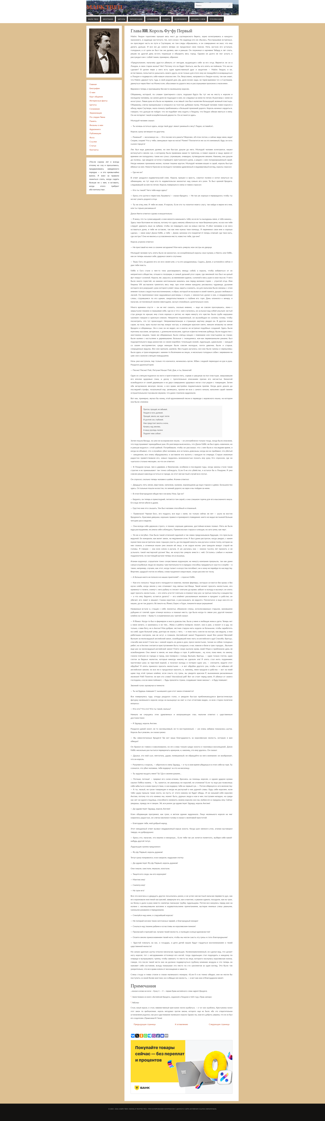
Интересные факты (99, 101)
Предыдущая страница (145, 1024)
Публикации (95, 133)
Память (93, 121)
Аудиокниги (95, 129)
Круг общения (96, 97)
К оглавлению (181, 1024)
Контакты (94, 150)
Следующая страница (219, 1024)
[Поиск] (229, 5)
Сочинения (95, 109)
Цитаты (93, 105)
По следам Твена (97, 117)
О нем (92, 93)
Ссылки (93, 142)
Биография (95, 88)
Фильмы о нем (96, 125)
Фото (92, 138)
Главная (93, 84)
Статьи (93, 146)
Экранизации (96, 113)
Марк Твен (104, 7)
